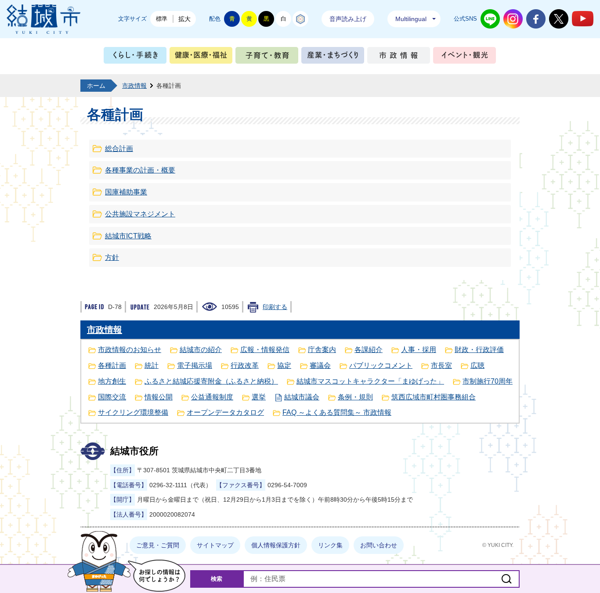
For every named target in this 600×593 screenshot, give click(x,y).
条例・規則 (355, 397)
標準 (161, 18)
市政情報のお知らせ (129, 349)
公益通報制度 (212, 397)
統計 (152, 365)
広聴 (477, 365)
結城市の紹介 (201, 349)
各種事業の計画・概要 (140, 170)
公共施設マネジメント (140, 214)
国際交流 (112, 397)
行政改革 (245, 365)
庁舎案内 (322, 349)
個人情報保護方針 (275, 545)
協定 (284, 365)
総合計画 (119, 148)
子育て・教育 (266, 57)
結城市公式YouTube (582, 18)
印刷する (275, 306)
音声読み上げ (347, 18)
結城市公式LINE (490, 19)
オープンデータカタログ (225, 412)
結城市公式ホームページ (43, 19)
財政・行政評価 (479, 349)
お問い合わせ (378, 545)
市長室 (441, 365)
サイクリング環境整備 (133, 412)
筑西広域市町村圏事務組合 (433, 397)
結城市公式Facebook (536, 19)
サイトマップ (215, 545)
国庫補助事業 (126, 192)
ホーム (96, 85)
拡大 (184, 18)
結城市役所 (134, 451)
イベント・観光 (464, 57)
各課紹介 (368, 349)
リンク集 (330, 545)
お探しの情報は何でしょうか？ (156, 576)
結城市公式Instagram (513, 19)
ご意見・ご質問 (157, 545)
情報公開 (159, 397)
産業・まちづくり (332, 57)
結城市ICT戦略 (128, 236)
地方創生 (112, 381)
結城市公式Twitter (558, 19)
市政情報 (398, 57)
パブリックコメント (380, 365)
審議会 (320, 365)
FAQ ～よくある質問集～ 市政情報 (336, 412)
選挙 (259, 397)
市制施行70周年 (488, 381)
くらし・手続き (135, 57)
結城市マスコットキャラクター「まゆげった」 (370, 381)
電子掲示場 (194, 365)
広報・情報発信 (264, 349)
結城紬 (300, 19)
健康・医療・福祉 (201, 57)
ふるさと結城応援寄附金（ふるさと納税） (211, 381)
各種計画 (112, 365)
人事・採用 (418, 349)
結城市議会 (301, 397)
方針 (112, 257)
